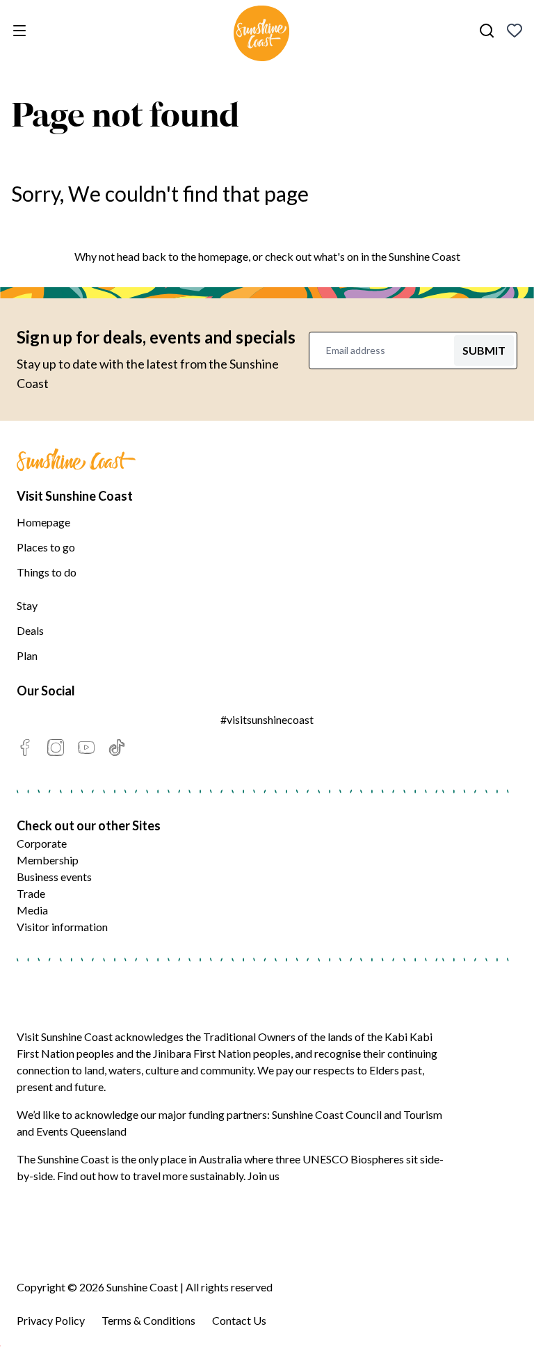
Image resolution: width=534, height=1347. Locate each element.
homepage (223, 256)
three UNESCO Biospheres (339, 1158)
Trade (31, 893)
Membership (48, 859)
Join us (264, 1175)
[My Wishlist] (514, 30)
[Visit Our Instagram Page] (55, 747)
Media (32, 910)
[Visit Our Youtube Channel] (86, 747)
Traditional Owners (249, 1036)
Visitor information (62, 926)
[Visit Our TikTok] (116, 747)
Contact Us (239, 1320)
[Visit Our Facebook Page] (25, 747)
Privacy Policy (51, 1320)
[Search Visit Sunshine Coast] (486, 30)
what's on (336, 256)
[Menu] (22, 30)
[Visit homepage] (261, 35)
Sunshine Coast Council (327, 1114)
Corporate (42, 843)
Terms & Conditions (148, 1320)
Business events (54, 876)
